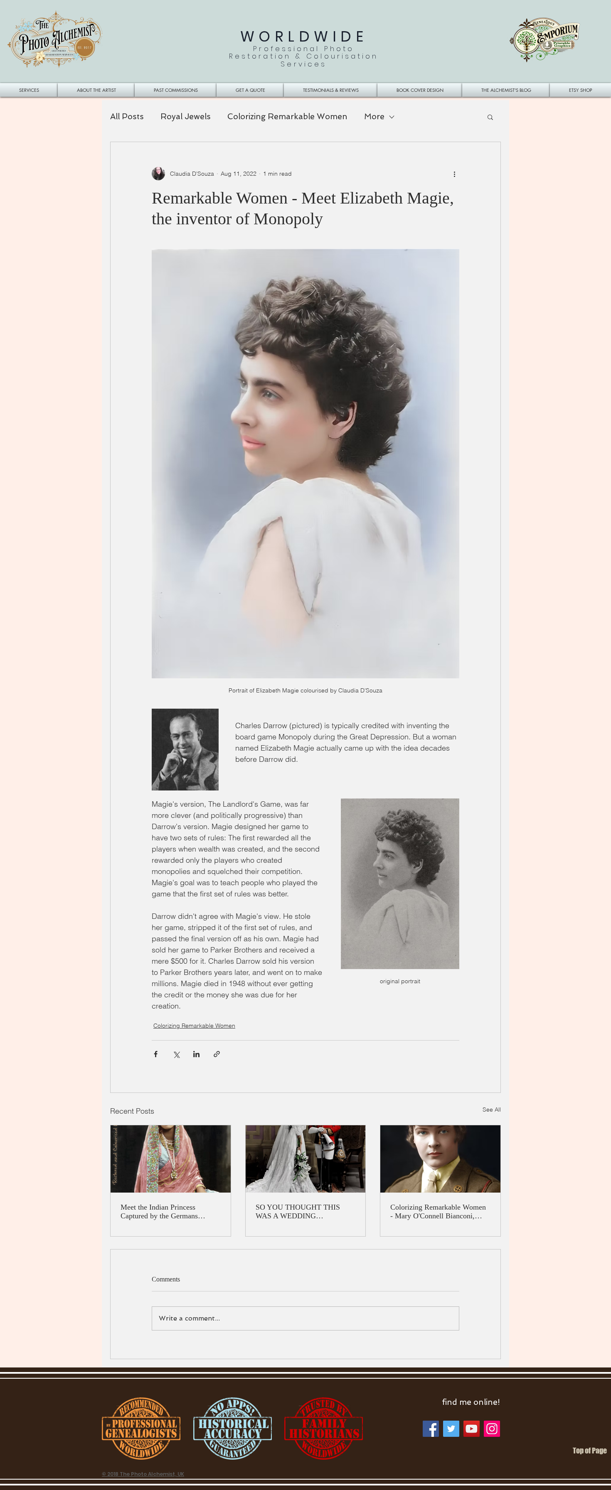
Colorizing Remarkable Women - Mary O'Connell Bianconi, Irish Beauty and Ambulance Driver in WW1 (438, 1211)
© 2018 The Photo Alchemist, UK (143, 1474)
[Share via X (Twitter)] (176, 1054)
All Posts (127, 116)
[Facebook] (431, 1429)
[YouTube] (471, 1429)
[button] (490, 116)
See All (492, 1109)
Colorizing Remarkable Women (287, 116)
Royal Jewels (185, 116)
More (374, 116)
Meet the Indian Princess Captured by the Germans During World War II (159, 1211)
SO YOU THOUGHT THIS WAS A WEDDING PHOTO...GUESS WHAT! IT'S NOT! (303, 1211)
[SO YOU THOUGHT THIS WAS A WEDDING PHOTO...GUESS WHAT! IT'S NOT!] (306, 1159)
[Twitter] (451, 1429)
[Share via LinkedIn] (196, 1054)
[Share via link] (217, 1054)
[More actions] (454, 174)
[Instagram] (492, 1429)
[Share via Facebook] (156, 1054)
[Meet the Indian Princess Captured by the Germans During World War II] (171, 1159)
